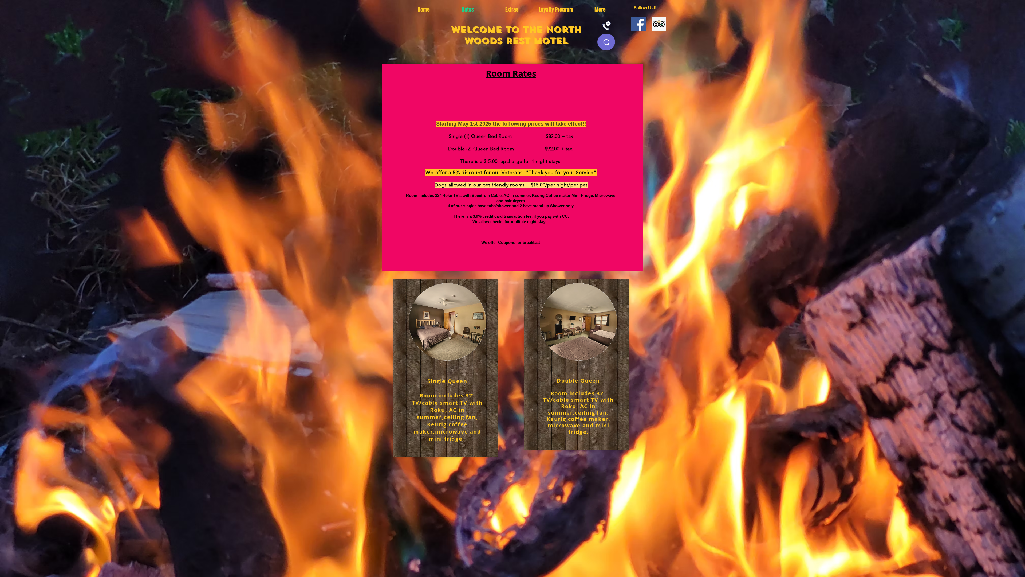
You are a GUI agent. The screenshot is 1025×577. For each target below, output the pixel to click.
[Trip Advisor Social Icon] (659, 24)
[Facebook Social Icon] (638, 24)
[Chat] (606, 42)
